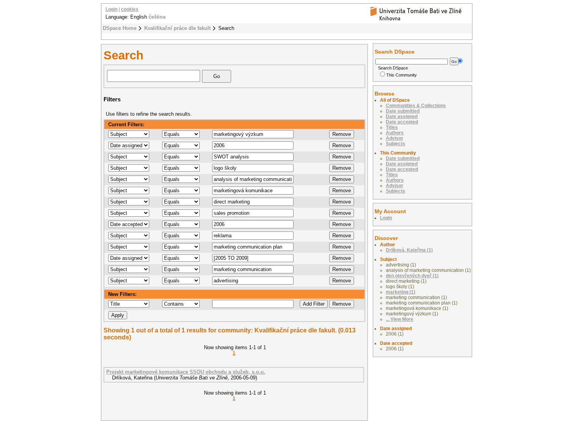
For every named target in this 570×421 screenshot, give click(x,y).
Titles (392, 127)
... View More (399, 319)
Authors (395, 133)
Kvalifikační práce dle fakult (177, 28)
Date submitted (403, 111)
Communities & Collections (416, 105)
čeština (157, 17)
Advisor (394, 138)
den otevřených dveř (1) (412, 275)
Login (111, 9)
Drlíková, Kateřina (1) (409, 250)
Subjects (395, 143)
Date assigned (402, 116)
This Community (401, 75)
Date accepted (402, 122)
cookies (129, 9)
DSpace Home (119, 28)
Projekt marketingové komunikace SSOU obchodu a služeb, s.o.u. (185, 372)
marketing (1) (400, 292)
